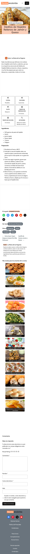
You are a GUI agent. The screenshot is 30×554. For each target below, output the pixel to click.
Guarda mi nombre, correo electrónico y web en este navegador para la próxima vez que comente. (15, 498)
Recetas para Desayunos (15, 23)
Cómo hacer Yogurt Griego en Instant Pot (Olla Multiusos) (9, 238)
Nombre (5, 473)
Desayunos (10, 228)
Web (3, 488)
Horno (17, 228)
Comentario (6, 455)
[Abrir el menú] (22, 3)
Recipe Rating (6, 451)
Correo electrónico (7, 481)
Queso (13, 232)
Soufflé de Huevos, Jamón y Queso (23, 238)
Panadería (6, 232)
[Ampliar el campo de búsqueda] (27, 3)
